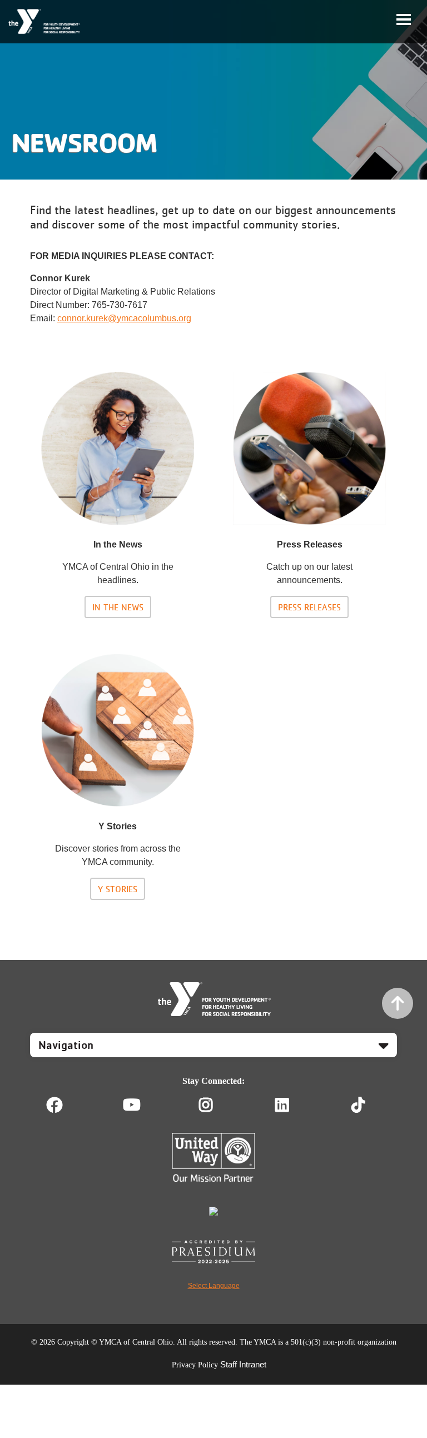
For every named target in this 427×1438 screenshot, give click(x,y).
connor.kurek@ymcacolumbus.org (124, 318)
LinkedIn (290, 1105)
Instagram (214, 1105)
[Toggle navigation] (404, 19)
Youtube (130, 1105)
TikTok (366, 1105)
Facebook (54, 1105)
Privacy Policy (195, 1365)
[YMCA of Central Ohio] (44, 21)
